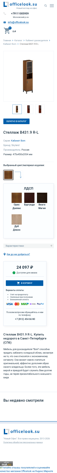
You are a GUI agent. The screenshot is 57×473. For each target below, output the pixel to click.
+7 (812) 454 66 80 (25, 319)
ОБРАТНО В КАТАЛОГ (16, 121)
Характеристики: (15, 245)
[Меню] (52, 5)
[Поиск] (45, 5)
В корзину (26, 283)
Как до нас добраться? (18, 254)
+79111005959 (20, 13)
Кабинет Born (18, 140)
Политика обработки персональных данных (23, 442)
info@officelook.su (18, 22)
